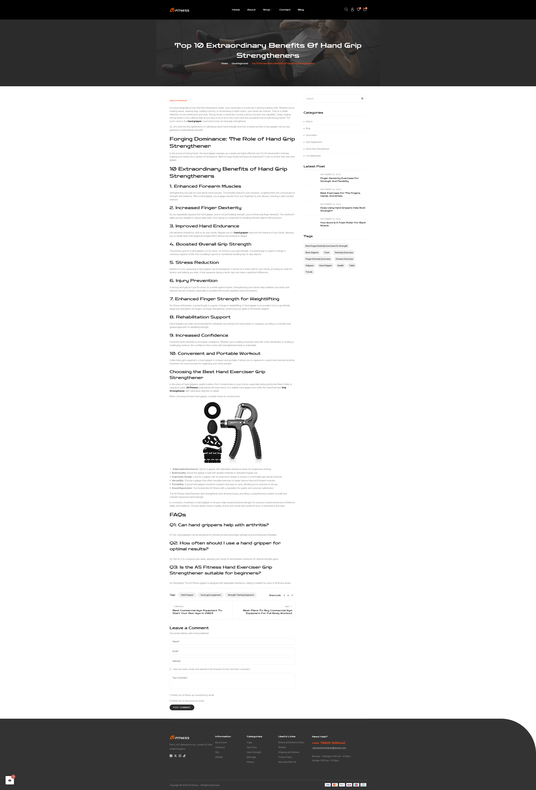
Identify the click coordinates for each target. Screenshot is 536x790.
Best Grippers (312, 252)
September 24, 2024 (330, 189)
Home (236, 9)
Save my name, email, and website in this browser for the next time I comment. (211, 669)
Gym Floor (252, 747)
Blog (301, 9)
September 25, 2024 (330, 174)
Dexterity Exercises (344, 252)
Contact (284, 9)
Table (352, 265)
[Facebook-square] (171, 755)
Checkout (220, 747)
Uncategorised (240, 63)
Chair (326, 252)
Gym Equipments (314, 142)
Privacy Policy (285, 757)
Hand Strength (254, 752)
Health (340, 265)
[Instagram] (180, 755)
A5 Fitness (192, 387)
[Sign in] (352, 10)
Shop (266, 9)
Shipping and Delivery (289, 752)
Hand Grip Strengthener (317, 148)
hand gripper (195, 121)
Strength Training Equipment (241, 595)
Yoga (249, 742)
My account (221, 742)
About (251, 9)
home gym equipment (211, 595)
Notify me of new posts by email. (188, 700)
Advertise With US (287, 762)
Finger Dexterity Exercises (318, 259)
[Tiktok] (184, 755)
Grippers (310, 265)
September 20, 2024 (330, 219)
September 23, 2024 (330, 204)
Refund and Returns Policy (291, 742)
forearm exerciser (344, 259)
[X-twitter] (175, 755)
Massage (251, 757)
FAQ (217, 752)
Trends (309, 272)
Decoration (311, 135)
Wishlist (219, 757)
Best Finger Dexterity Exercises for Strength (327, 246)
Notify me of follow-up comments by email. (193, 695)
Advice (309, 121)
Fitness (250, 762)
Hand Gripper (187, 595)
